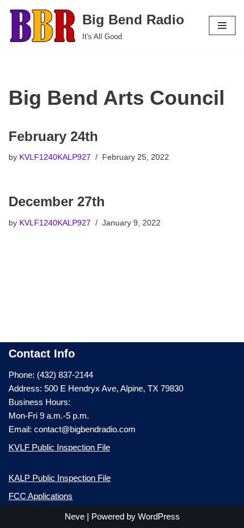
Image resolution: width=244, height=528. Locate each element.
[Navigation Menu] (222, 25)
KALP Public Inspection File (60, 478)
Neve (75, 516)
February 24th (53, 136)
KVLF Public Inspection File (59, 447)
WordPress (159, 516)
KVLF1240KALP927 (55, 157)
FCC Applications (41, 496)
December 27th (57, 201)
